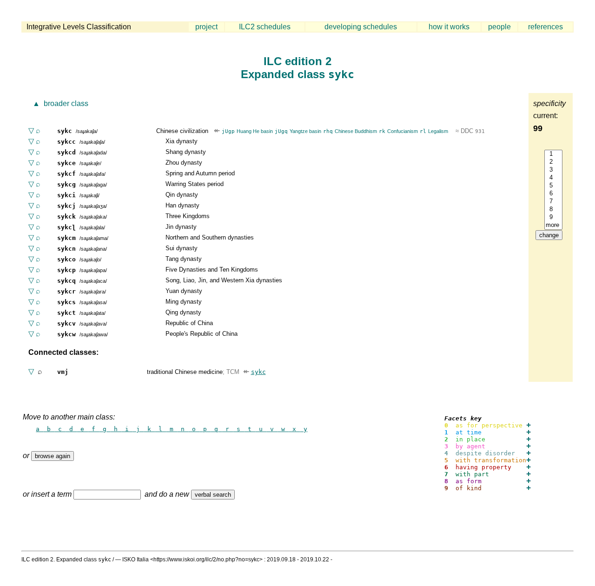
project (206, 27)
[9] (553, 217)
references (545, 27)
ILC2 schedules (265, 27)
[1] (553, 154)
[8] (553, 209)
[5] (553, 186)
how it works (449, 27)
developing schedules (360, 27)
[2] (553, 162)
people (499, 27)
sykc (258, 371)
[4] (553, 178)
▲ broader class (59, 103)
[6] (553, 194)
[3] (553, 170)
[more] (553, 225)
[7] (553, 202)
